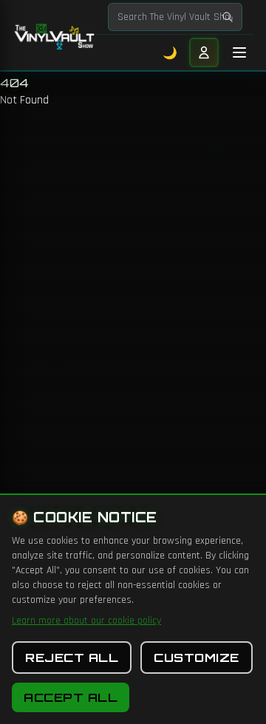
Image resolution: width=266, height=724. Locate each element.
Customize (196, 657)
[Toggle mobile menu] (239, 52)
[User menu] (204, 52)
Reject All (71, 657)
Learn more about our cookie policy (86, 620)
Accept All (70, 697)
